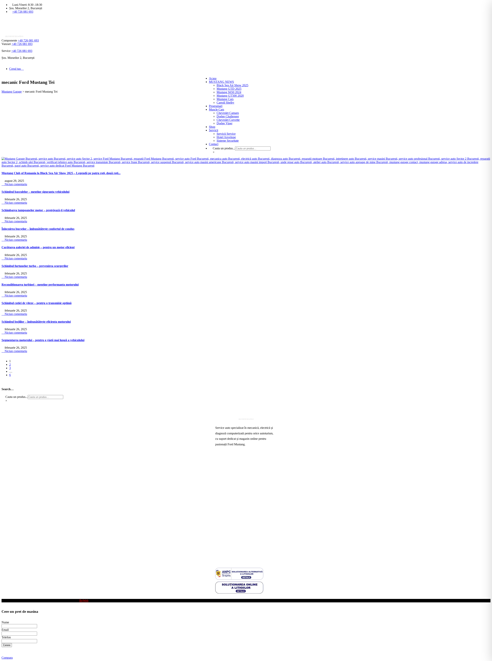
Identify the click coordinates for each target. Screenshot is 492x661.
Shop (212, 126)
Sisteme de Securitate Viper (231, 479)
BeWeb (83, 600)
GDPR (219, 541)
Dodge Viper (224, 123)
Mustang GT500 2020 (230, 95)
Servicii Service (226, 133)
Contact (213, 144)
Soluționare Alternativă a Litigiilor (236, 535)
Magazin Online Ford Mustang (234, 492)
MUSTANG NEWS (221, 81)
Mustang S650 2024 (229, 92)
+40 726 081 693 (22, 11)
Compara (7, 657)
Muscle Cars (216, 109)
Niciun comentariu (15, 184)
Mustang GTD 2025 (229, 88)
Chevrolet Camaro (228, 113)
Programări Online (226, 467)
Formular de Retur (226, 553)
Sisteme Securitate (228, 140)
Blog (218, 597)
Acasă (219, 461)
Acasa (212, 78)
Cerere (6, 645)
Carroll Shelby (225, 102)
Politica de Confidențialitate (232, 547)
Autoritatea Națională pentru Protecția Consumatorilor (238, 521)
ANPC (219, 529)
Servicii (213, 130)
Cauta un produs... (224, 148)
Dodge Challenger (228, 116)
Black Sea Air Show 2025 (232, 85)
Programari (215, 106)
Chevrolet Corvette (228, 119)
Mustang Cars (225, 99)
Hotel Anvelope (226, 137)
